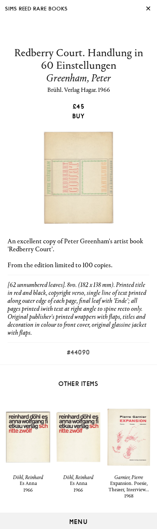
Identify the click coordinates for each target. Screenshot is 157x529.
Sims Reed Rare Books (36, 8)
